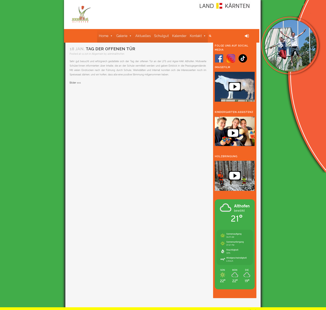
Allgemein (97, 53)
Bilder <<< (75, 82)
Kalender (179, 36)
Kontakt (196, 36)
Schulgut (161, 36)
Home (103, 36)
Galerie (122, 36)
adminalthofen (115, 53)
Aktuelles (143, 36)
